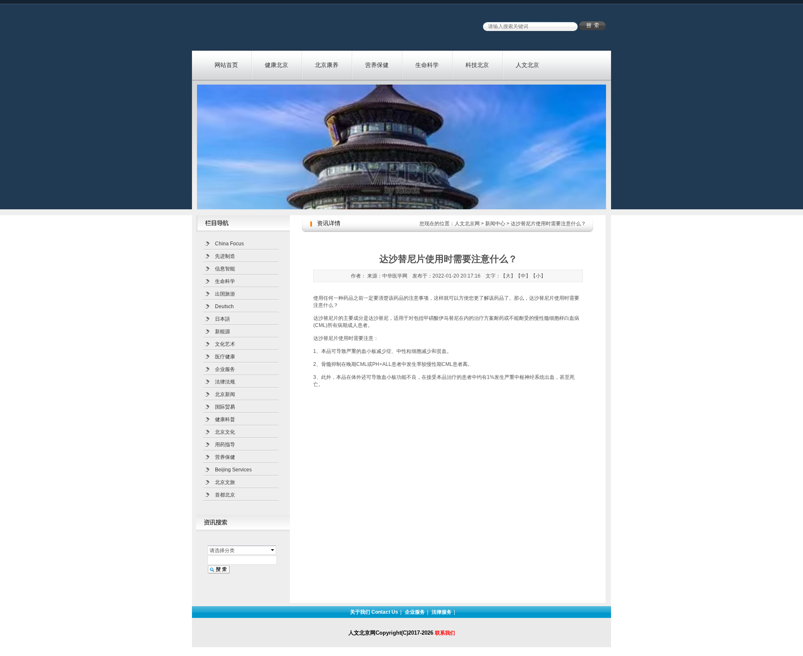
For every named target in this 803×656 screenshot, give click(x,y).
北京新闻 (225, 394)
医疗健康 (225, 357)
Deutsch (224, 306)
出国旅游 (225, 294)
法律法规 (225, 382)
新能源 (222, 331)
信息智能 (225, 269)
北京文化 (225, 432)
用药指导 (225, 445)
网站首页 (226, 65)
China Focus (229, 244)
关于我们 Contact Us (374, 612)
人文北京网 (467, 223)
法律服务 (442, 612)
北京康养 (326, 65)
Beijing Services (233, 470)
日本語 (222, 319)
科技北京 (477, 65)
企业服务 (225, 369)
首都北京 (225, 495)
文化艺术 (225, 344)
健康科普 (225, 419)
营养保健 (377, 65)
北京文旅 (225, 482)
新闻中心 (495, 223)
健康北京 (276, 65)
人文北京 (527, 65)
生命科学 (427, 65)
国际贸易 (225, 407)
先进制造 (225, 256)
